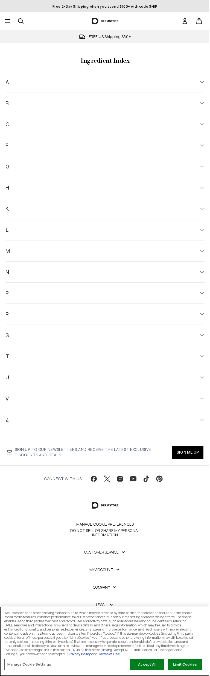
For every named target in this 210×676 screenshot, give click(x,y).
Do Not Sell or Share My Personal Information (103, 532)
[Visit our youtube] (131, 478)
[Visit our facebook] (91, 478)
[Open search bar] (20, 21)
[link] (184, 21)
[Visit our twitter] (105, 478)
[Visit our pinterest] (157, 478)
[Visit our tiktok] (144, 478)
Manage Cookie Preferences (103, 524)
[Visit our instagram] (118, 478)
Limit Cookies (181, 664)
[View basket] (199, 21)
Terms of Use (137, 654)
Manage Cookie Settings (29, 664)
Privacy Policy (108, 654)
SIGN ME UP (184, 452)
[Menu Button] (7, 21)
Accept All (143, 664)
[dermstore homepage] (105, 21)
